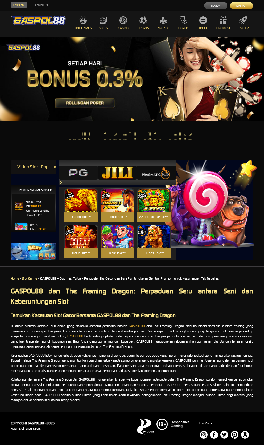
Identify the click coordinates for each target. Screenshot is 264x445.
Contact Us (41, 5)
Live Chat (18, 5)
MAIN (81, 205)
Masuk (215, 5)
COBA (81, 194)
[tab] (78, 173)
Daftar (241, 5)
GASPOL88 (137, 326)
